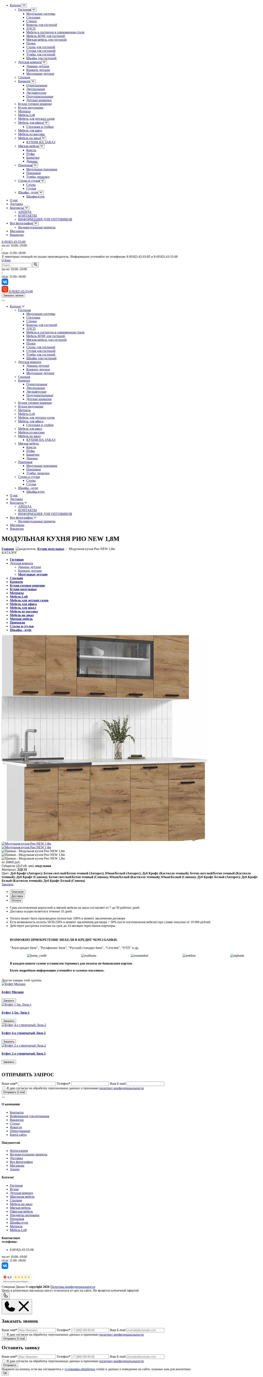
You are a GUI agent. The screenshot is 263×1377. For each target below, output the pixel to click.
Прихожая (25, 165)
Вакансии (17, 234)
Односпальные (36, 85)
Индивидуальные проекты (36, 227)
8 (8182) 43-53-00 (13, 241)
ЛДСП (31, 28)
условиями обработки (80, 1369)
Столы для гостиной (40, 47)
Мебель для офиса (30, 122)
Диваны (32, 161)
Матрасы (24, 111)
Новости (16, 1127)
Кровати (24, 81)
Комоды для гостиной (41, 25)
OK (5, 1373)
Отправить (9, 1365)
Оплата (16, 900)
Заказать (7, 884)
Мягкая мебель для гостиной (46, 39)
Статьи (15, 1123)
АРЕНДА (25, 212)
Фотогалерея (19, 1150)
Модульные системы (40, 13)
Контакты (17, 208)
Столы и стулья (29, 180)
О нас (14, 200)
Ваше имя (9, 1083)
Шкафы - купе (28, 192)
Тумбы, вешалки (38, 176)
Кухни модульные (30, 107)
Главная (8, 549)
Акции (15, 1169)
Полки (31, 43)
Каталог (15, 5)
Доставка (16, 204)
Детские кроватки (39, 100)
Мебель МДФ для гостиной (45, 36)
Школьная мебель (22, 1196)
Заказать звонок (13, 295)
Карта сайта (18, 1134)
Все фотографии (21, 223)
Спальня (24, 77)
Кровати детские (38, 70)
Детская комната (29, 62)
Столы (31, 184)
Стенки (31, 21)
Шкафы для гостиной (41, 58)
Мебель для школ (30, 130)
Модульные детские (40, 73)
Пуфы (30, 154)
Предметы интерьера (24, 1215)
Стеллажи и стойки (40, 126)
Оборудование (20, 1131)
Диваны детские (37, 66)
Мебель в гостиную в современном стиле (55, 32)
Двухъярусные (36, 92)
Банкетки (32, 157)
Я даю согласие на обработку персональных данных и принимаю (75, 1088)
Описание (18, 891)
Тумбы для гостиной (40, 54)
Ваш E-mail (118, 1083)
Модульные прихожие (41, 169)
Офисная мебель (21, 1211)
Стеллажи (33, 17)
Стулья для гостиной (40, 50)
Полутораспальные (39, 96)
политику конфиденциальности (121, 1088)
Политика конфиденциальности (72, 1286)
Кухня (14, 1189)
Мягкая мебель (28, 146)
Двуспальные (35, 89)
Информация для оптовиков (29, 1116)
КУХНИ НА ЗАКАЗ (40, 142)
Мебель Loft (26, 115)
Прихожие (33, 173)
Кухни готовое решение (35, 104)
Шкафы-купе (35, 196)
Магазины (17, 231)
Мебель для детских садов (36, 118)
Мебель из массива (31, 134)
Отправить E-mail (14, 1092)
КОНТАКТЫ (27, 215)
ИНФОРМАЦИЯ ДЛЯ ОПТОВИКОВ (45, 219)
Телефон (63, 1083)
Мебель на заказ (29, 138)
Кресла (31, 150)
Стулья (31, 188)
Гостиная (24, 9)
